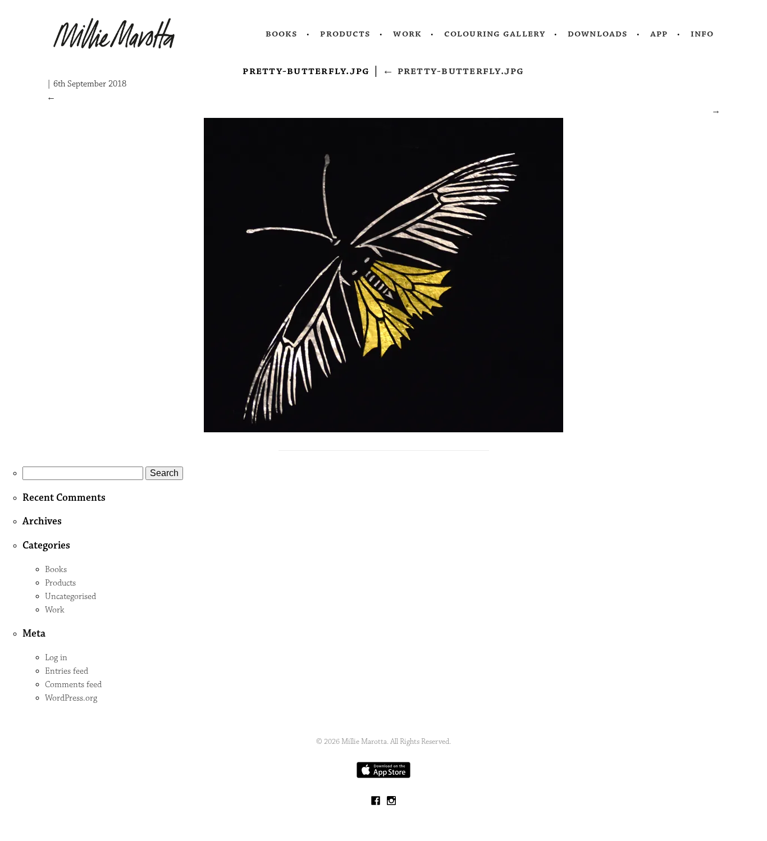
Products (345, 34)
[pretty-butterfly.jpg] (383, 429)
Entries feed (66, 671)
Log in (56, 657)
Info (702, 34)
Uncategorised (70, 596)
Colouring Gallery (494, 34)
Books (282, 34)
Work (407, 34)
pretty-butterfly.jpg (453, 70)
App (659, 34)
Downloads (598, 34)
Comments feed (73, 684)
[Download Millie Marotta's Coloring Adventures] (383, 775)
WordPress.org (71, 698)
